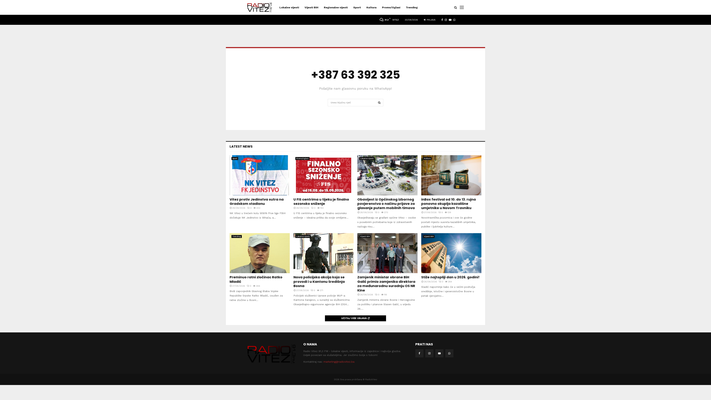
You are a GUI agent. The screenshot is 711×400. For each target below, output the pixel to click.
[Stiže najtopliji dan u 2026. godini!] (451, 253)
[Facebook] (419, 353)
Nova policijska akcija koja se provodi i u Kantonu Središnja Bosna (319, 281)
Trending (412, 7)
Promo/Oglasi (391, 7)
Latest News (241, 146)
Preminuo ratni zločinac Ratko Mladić (256, 279)
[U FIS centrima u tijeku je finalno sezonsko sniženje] (323, 175)
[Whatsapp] (449, 353)
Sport (357, 7)
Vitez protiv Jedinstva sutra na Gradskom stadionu (257, 201)
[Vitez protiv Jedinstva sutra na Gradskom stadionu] (260, 175)
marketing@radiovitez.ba (338, 361)
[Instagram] (429, 353)
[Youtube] (439, 353)
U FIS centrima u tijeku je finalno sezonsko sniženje (321, 201)
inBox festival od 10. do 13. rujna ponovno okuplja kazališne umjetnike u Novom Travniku (448, 203)
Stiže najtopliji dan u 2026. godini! (450, 277)
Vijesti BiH (311, 7)
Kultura (371, 7)
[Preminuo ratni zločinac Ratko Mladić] (260, 253)
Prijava (430, 20)
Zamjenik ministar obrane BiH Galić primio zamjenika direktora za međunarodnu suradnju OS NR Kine (386, 283)
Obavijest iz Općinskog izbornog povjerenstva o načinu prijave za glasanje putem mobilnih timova (386, 203)
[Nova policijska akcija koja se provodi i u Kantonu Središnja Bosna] (323, 253)
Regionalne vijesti (336, 7)
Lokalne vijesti (289, 7)
